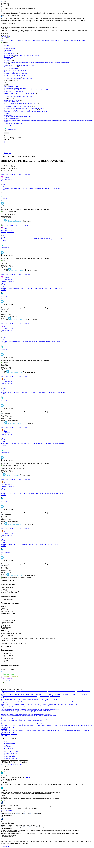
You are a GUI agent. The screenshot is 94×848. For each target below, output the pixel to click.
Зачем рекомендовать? (8, 823)
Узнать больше (27, 32)
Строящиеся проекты (11, 55)
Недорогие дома (23, 73)
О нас (6, 745)
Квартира (7, 101)
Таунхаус (31, 65)
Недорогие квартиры (11, 73)
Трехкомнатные (64, 62)
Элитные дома (21, 70)
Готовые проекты (33, 55)
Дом (17, 101)
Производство (26, 90)
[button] (5, 42)
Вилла (15, 65)
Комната (36, 108)
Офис (20, 90)
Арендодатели (30, 78)
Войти (6, 141)
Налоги (65, 120)
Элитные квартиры (10, 70)
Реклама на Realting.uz (11, 751)
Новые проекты (23, 55)
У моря (35, 62)
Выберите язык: (9, 136)
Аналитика (20, 120)
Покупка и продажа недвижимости (51, 120)
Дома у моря (8, 65)
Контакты (7, 746)
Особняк (25, 65)
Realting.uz (7, 153)
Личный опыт (35, 120)
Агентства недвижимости (12, 78)
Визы (6, 121)
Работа (70, 120)
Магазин (38, 90)
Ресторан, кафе (9, 90)
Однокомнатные (43, 62)
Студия (30, 62)
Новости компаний (10, 120)
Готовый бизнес (46, 90)
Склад (33, 90)
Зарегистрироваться (7, 810)
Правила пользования (11, 753)
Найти (6, 84)
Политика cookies (9, 756)
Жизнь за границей (78, 120)
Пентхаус (7, 62)
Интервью (27, 120)
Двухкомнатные (54, 62)
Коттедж (19, 65)
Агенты (23, 78)
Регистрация (8, 143)
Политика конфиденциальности (14, 755)
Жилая (6, 154)
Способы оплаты (9, 748)
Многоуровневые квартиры (19, 62)
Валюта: (7, 138)
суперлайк (27, 777)
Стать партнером (9, 743)
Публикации (8, 742)
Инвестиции (89, 120)
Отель (16, 90)
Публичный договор (10, 758)
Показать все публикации (9, 734)
